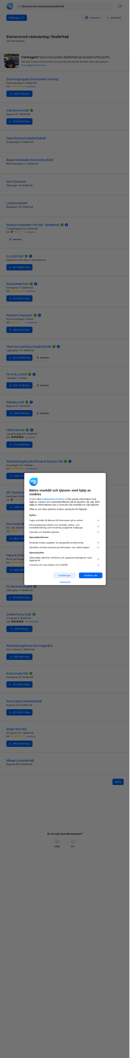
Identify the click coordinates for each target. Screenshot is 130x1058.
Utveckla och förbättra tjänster (44, 532)
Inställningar (64, 575)
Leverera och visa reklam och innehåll (48, 565)
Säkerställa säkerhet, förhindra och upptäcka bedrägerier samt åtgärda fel (60, 559)
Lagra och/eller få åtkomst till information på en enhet (56, 520)
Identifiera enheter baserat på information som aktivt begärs (59, 547)
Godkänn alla (90, 575)
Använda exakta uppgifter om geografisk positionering (56, 542)
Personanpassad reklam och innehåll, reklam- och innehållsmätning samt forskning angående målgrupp (56, 526)
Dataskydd (65, 582)
